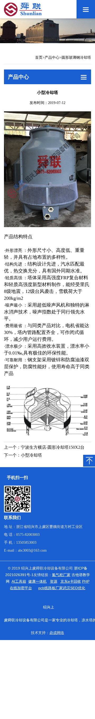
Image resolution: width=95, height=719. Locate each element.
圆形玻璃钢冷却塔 (76, 57)
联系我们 (12, 517)
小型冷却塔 (31, 455)
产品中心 (52, 57)
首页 (38, 57)
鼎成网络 (56, 633)
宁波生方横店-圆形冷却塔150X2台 (52, 447)
